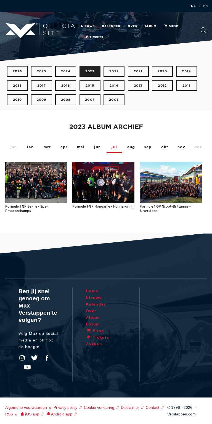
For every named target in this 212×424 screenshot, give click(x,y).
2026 (17, 71)
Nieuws (88, 26)
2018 (17, 85)
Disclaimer (130, 407)
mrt (47, 147)
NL (193, 6)
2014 (114, 85)
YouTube (27, 367)
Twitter (34, 358)
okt (164, 147)
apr (64, 147)
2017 (41, 85)
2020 (162, 71)
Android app (61, 414)
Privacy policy (65, 407)
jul (114, 147)
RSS (9, 414)
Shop (173, 26)
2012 (162, 85)
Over (132, 26)
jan (13, 147)
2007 (90, 99)
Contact (152, 407)
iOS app (32, 414)
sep (148, 147)
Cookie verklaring (99, 407)
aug (131, 147)
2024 (66, 71)
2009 (42, 99)
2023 (90, 71)
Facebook (47, 358)
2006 (114, 99)
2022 (114, 71)
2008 (66, 99)
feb (30, 147)
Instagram (22, 358)
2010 (17, 99)
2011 (186, 85)
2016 (65, 85)
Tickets (96, 37)
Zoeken (203, 31)
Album (151, 26)
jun (97, 147)
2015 (90, 85)
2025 (41, 71)
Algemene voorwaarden (26, 407)
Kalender (111, 26)
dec (198, 147)
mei (81, 147)
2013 (138, 85)
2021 (138, 71)
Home (92, 291)
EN (205, 6)
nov (181, 147)
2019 (186, 71)
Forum (93, 324)
